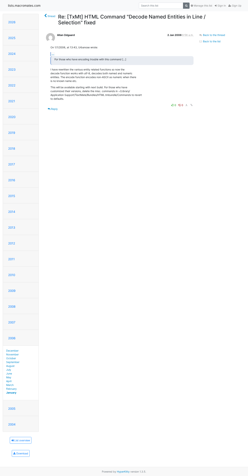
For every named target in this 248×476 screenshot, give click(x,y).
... (53, 54)
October (11, 358)
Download (22, 453)
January (11, 392)
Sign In (221, 5)
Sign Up (236, 5)
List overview (22, 440)
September (12, 362)
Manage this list (202, 5)
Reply (54, 108)
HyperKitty (123, 471)
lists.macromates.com (24, 5)
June (9, 373)
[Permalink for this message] (192, 105)
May (8, 377)
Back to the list (211, 41)
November (12, 354)
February (11, 388)
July (8, 369)
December (12, 350)
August (10, 365)
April (8, 381)
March (10, 384)
